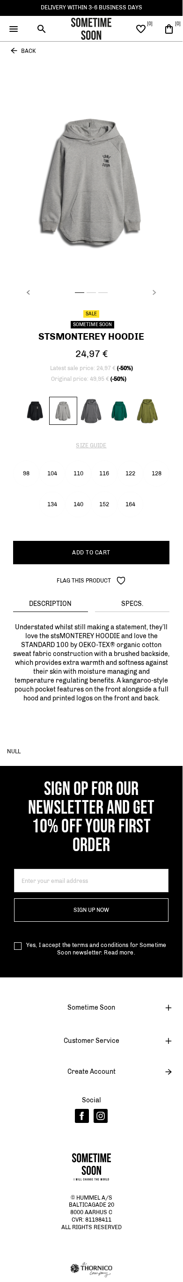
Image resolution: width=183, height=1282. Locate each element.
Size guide (91, 445)
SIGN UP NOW (91, 910)
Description (50, 604)
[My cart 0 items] (169, 28)
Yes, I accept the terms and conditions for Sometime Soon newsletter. (96, 949)
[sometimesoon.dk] (91, 28)
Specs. (132, 604)
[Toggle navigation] (14, 29)
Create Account (91, 1072)
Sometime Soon (91, 1008)
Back (28, 51)
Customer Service (91, 1041)
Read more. (119, 952)
